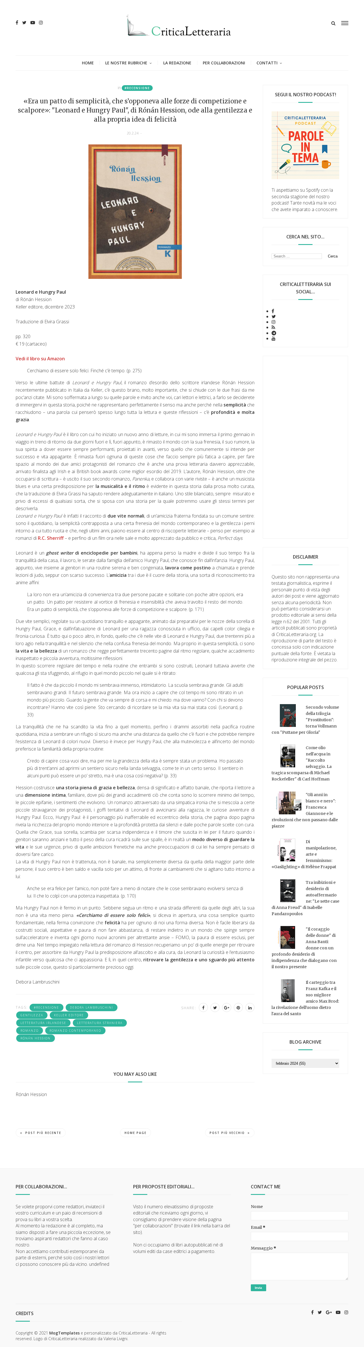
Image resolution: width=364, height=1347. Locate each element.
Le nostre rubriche (126, 63)
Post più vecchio (227, 1133)
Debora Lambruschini (91, 1007)
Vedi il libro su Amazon (40, 358)
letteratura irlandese (43, 1023)
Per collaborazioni (224, 63)
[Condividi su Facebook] (203, 1007)
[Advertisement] (305, 447)
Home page (135, 1133)
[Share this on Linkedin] (250, 1007)
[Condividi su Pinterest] (238, 1007)
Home (88, 63)
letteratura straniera (100, 1023)
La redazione (177, 63)
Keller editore (69, 1015)
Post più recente (43, 1133)
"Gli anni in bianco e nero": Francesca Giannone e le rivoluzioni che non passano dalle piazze (305, 810)
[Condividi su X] (215, 1007)
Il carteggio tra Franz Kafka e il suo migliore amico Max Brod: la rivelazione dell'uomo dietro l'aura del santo (305, 998)
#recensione (137, 88)
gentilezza (31, 1015)
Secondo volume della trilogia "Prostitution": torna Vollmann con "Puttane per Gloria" (305, 720)
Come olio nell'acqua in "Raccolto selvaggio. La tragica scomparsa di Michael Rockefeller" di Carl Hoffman (302, 763)
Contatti (267, 63)
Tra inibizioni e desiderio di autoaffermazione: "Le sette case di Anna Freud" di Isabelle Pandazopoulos (305, 898)
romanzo (29, 1031)
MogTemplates (64, 1333)
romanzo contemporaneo (75, 1031)
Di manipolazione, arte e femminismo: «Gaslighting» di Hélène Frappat (304, 854)
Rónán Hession (35, 1038)
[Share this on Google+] (226, 1007)
